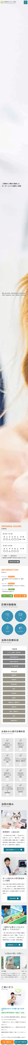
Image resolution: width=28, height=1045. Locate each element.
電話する (8, 1042)
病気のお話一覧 (19, 596)
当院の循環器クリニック (12, 849)
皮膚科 (14, 698)
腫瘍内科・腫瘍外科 (14, 702)
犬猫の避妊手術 (14, 657)
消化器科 (14, 693)
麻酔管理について (13, 945)
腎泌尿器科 (14, 684)
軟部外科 (14, 707)
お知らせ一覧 (6, 596)
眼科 (14, 716)
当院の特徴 (13, 898)
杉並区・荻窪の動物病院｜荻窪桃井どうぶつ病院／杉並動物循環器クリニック (8, 2)
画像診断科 (14, 720)
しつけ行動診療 (14, 666)
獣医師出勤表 (13, 561)
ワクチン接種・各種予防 (14, 652)
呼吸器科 (14, 679)
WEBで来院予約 (22, 1042)
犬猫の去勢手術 (14, 661)
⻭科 (14, 689)
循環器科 (14, 675)
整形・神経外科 (14, 711)
